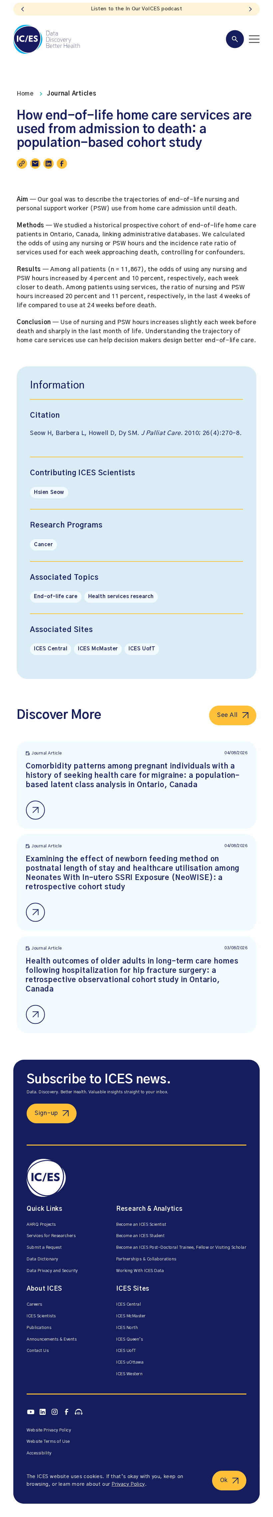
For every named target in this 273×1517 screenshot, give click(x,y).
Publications (39, 1328)
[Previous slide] (23, 9)
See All (227, 715)
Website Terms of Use (48, 1441)
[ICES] (46, 39)
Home (25, 94)
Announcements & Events (52, 1339)
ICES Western (129, 1374)
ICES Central (50, 648)
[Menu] (243, 39)
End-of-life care (56, 596)
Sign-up (46, 1113)
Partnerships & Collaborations (146, 1259)
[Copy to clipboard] (22, 163)
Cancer (43, 544)
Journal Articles (72, 94)
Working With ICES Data (140, 1271)
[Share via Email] (35, 163)
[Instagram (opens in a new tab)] (55, 1412)
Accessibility (39, 1453)
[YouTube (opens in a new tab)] (31, 1412)
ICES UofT (142, 648)
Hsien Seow (49, 492)
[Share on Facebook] (62, 163)
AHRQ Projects (41, 1224)
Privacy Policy (128, 1484)
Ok (224, 1480)
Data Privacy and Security (52, 1271)
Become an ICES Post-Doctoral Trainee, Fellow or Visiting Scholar (181, 1247)
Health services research (121, 596)
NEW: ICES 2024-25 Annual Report (136, 8)
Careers (34, 1304)
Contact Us (38, 1351)
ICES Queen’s (129, 1339)
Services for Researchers (51, 1236)
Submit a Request (44, 1247)
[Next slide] (250, 9)
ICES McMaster (98, 648)
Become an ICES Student (140, 1236)
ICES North (127, 1328)
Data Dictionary (42, 1259)
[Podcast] (79, 1412)
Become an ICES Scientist (141, 1224)
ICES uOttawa (129, 1362)
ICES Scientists (41, 1316)
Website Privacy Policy (49, 1430)
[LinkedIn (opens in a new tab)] (43, 1412)
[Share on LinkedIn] (48, 163)
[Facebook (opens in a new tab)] (67, 1412)
